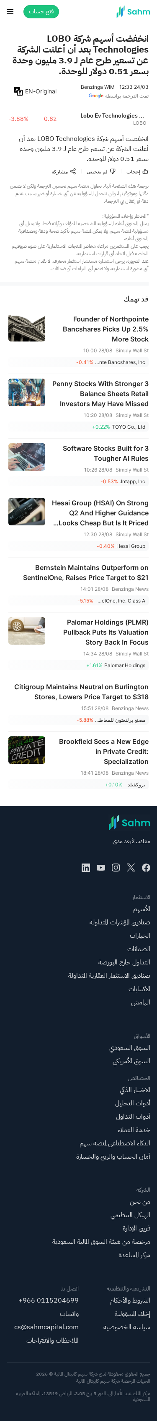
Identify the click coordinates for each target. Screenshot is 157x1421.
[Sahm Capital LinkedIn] (86, 868)
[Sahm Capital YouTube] (101, 868)
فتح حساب (41, 11)
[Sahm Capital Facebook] (146, 868)
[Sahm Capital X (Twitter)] (131, 868)
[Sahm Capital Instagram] (116, 868)
